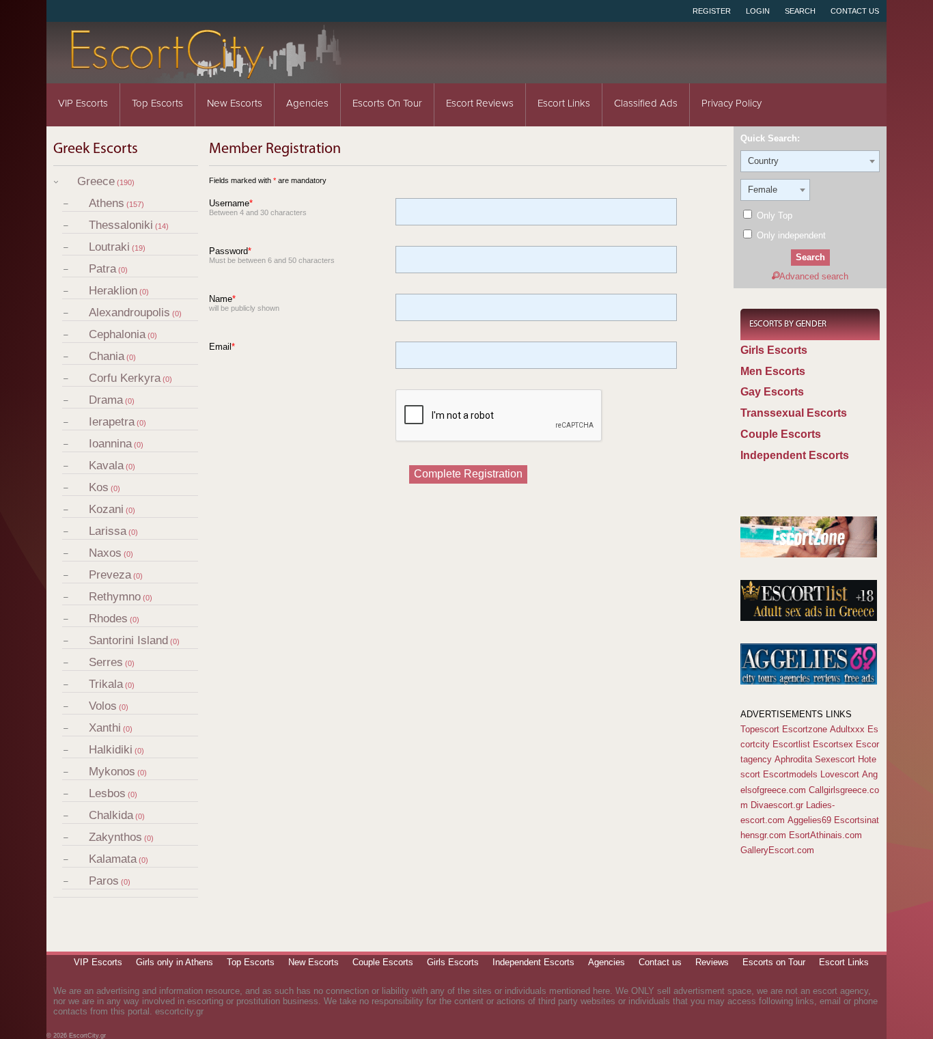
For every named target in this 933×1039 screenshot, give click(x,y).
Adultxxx (847, 729)
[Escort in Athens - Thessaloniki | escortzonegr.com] (808, 554)
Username (231, 203)
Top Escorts (157, 103)
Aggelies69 (809, 820)
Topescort (759, 729)
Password (230, 251)
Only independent (790, 235)
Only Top (773, 215)
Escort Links (564, 103)
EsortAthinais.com (825, 835)
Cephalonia (117, 334)
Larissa (107, 531)
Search (800, 11)
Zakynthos (115, 837)
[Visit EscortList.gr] (808, 618)
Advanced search (813, 276)
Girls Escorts (773, 350)
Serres (106, 662)
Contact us (660, 962)
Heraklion (113, 290)
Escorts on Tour (387, 103)
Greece (96, 181)
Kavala (106, 465)
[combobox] (810, 161)
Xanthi (105, 727)
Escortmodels (790, 774)
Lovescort (839, 774)
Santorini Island (128, 640)
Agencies (307, 103)
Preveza (110, 574)
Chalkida (111, 815)
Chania (106, 356)
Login (758, 11)
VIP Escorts (83, 103)
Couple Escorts (780, 434)
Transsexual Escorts (793, 413)
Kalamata (113, 859)
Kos (99, 487)
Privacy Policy (731, 103)
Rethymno (115, 596)
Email (222, 347)
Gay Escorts (772, 392)
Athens (106, 203)
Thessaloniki (121, 225)
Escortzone (804, 729)
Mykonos (112, 771)
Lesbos (107, 793)
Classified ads (646, 103)
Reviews (712, 962)
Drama (106, 399)
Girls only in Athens (174, 962)
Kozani (106, 509)
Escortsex (833, 744)
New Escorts (234, 103)
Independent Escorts (794, 455)
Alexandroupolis (129, 312)
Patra (102, 268)
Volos (103, 705)
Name (222, 299)
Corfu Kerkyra (125, 378)
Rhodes (108, 618)
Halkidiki (111, 749)
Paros (104, 880)
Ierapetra (112, 421)
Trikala (106, 684)
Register (712, 11)
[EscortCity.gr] (207, 74)
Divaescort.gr (777, 805)
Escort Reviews (480, 103)
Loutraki (109, 246)
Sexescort (835, 759)
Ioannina (110, 443)
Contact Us (855, 11)
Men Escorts (772, 371)
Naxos (105, 552)
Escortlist (791, 744)
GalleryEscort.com (777, 850)
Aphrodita (793, 759)
